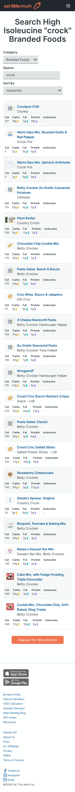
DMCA (7, 755)
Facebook (14, 770)
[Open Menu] (68, 5)
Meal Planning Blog (14, 712)
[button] (20, 60)
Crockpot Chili (28, 107)
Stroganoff (25, 371)
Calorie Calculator (14, 699)
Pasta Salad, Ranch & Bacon (38, 269)
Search (8, 68)
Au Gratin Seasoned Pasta (37, 345)
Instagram (14, 775)
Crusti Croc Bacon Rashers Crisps (43, 396)
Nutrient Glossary (14, 708)
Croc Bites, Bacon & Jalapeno (39, 294)
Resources (9, 722)
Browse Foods (12, 694)
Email (11, 779)
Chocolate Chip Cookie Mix (38, 243)
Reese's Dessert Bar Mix (35, 549)
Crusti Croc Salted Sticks (36, 447)
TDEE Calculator (13, 703)
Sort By (8, 83)
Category (10, 52)
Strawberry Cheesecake (35, 473)
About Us (9, 737)
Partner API (10, 732)
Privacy (7, 750)
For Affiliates (11, 746)
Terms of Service (13, 760)
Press (6, 741)
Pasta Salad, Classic (32, 422)
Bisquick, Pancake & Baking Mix (41, 524)
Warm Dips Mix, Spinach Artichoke (43, 162)
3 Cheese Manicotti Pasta (36, 320)
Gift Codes (9, 717)
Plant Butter (26, 218)
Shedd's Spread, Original (35, 498)
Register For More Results (37, 640)
